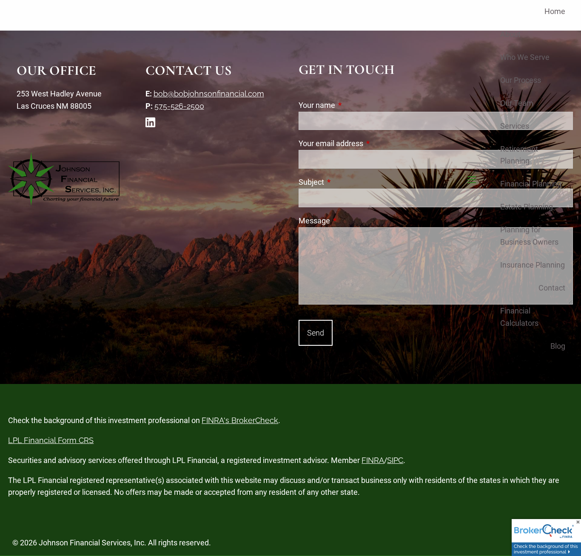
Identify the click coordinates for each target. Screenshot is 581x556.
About (510, 34)
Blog (557, 346)
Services (514, 125)
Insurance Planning (532, 264)
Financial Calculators (519, 316)
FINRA (373, 460)
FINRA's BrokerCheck (240, 420)
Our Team (516, 103)
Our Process (520, 80)
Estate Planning (526, 206)
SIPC (395, 460)
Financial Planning (530, 183)
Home (554, 11)
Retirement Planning (519, 155)
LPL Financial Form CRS (51, 440)
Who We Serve (525, 57)
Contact (551, 287)
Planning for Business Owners (529, 235)
